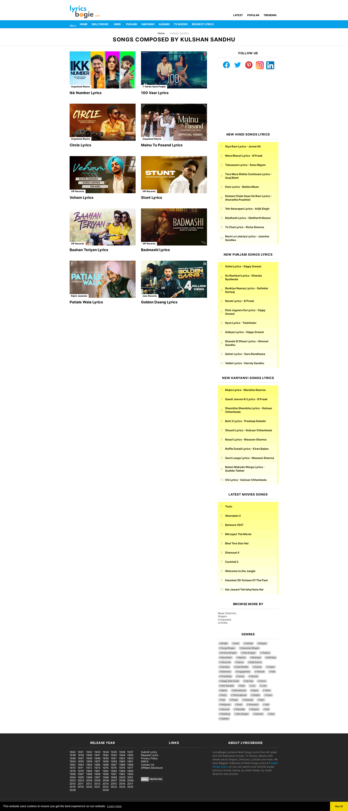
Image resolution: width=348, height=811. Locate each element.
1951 (114, 758)
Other (267, 690)
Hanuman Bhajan (250, 648)
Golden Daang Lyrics (159, 302)
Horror (263, 681)
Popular (253, 15)
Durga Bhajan (228, 648)
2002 (73, 780)
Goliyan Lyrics (244, 332)
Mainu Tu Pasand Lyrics (162, 145)
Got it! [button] (339, 806)
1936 (122, 751)
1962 (73, 764)
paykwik (52, 731)
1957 (97, 761)
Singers (222, 616)
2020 (89, 786)
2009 (130, 780)
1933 (97, 751)
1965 (97, 764)
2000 (122, 777)
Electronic (226, 671)
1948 (89, 758)
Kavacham (226, 657)
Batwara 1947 (234, 525)
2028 (106, 789)
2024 (122, 786)
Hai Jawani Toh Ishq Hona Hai (244, 589)
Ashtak (249, 643)
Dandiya (225, 667)
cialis (18, 731)
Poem (269, 695)
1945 (130, 755)
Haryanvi (147, 24)
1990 (106, 774)
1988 (89, 774)
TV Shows (181, 24)
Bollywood (100, 24)
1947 (81, 758)
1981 (97, 770)
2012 (89, 783)
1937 (130, 751)
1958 (106, 761)
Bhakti (224, 643)
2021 (97, 786)
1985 (130, 770)
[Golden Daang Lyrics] (174, 279)
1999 (114, 777)
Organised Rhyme (80, 86)
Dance (240, 662)
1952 (122, 758)
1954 (73, 761)
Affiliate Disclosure (152, 767)
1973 (97, 767)
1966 (106, 764)
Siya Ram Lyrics (243, 146)
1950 (106, 758)
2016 (122, 783)
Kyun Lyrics (240, 323)
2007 (114, 780)
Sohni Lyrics (243, 266)
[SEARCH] (276, 24)
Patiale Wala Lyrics (86, 302)
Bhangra (256, 657)
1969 (130, 764)
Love (264, 686)
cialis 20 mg (7, 731)
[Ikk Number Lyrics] (103, 69)
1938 (73, 755)
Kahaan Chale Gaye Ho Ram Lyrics (248, 197)
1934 (106, 751)
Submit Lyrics (149, 751)
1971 (80, 767)
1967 (114, 764)
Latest (238, 15)
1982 (106, 770)
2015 (114, 783)
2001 (130, 777)
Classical (225, 662)
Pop (223, 700)
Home (84, 24)
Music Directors (227, 613)
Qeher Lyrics (245, 354)
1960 (122, 761)
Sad (267, 704)
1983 (114, 770)
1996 (89, 777)
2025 (130, 786)
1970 (73, 767)
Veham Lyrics (81, 197)
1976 (122, 767)
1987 (81, 774)
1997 (97, 777)
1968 (122, 764)
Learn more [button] (114, 806)
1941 (97, 755)
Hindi (117, 24)
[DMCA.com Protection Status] (152, 780)
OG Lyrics (246, 480)
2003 (81, 780)
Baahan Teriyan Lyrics (89, 250)
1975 (114, 767)
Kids (242, 686)
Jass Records (149, 296)
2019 (81, 786)
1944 (122, 755)
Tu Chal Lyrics (244, 227)
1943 (114, 755)
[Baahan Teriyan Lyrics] (103, 226)
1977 (130, 767)
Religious (225, 704)
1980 (89, 770)
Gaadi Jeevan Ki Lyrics (246, 399)
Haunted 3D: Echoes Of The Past (246, 580)
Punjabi (131, 24)
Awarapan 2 (233, 515)
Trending (270, 15)
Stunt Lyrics (151, 197)
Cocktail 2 (231, 562)
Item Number (227, 686)
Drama (258, 667)
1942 (106, 755)
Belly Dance (255, 662)
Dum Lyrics (242, 187)
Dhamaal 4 (232, 552)
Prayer (234, 700)
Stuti (272, 714)
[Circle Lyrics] (103, 122)
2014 (106, 783)
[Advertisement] (248, 101)
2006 (106, 780)
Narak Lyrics (239, 301)
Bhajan (262, 643)
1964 (89, 764)
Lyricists (222, 622)
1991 (114, 774)
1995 (81, 777)
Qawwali (248, 700)
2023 (114, 786)
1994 (73, 777)
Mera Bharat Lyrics (243, 155)
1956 (89, 761)
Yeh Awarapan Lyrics (247, 208)
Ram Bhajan (249, 653)
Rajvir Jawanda (79, 296)
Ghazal (254, 676)
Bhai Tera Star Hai (236, 543)
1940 (89, 755)
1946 (73, 758)
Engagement (243, 671)
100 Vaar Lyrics (155, 93)
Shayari (255, 709)
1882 (73, 751)
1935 (114, 751)
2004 (89, 780)
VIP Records (77, 191)
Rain (262, 700)
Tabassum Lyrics (245, 165)
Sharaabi (240, 709)
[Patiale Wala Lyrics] (103, 279)
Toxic (228, 506)
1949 (97, 758)
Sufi (267, 709)
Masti (224, 690)
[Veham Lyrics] (103, 174)
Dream (271, 667)
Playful (256, 695)
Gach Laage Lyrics (249, 458)
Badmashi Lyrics (155, 250)
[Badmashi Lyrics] (174, 226)
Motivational (239, 690)
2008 (122, 780)
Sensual (225, 709)
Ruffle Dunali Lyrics (247, 448)
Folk (273, 671)
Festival (260, 671)
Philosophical (239, 695)
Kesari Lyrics (245, 439)
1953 (130, 758)
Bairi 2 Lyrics (245, 421)
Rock (239, 704)
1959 (114, 761)
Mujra (255, 690)
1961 (130, 761)
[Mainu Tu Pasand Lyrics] (174, 122)
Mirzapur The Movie (238, 534)
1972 (89, 767)
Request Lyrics (203, 24)
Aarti (236, 643)
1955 (81, 761)
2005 (97, 780)
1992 (122, 774)
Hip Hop (249, 681)
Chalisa (266, 653)
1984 (122, 770)
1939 (81, 755)
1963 (81, 764)
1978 (73, 770)
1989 (97, 774)
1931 (81, 751)
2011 (80, 783)
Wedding (225, 714)
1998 (106, 777)
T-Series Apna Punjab (154, 86)
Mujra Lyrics (245, 390)
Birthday (271, 657)
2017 (130, 783)
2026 (73, 789)
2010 (73, 783)
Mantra (241, 657)
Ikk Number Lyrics (86, 93)
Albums (164, 24)
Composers (224, 619)
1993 (130, 774)
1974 (105, 767)
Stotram (259, 714)
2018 (73, 786)
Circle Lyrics (80, 145)
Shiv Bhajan (242, 714)
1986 (73, 774)
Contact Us (147, 764)
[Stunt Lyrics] (174, 174)
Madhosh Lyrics (248, 218)
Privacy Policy (149, 758)
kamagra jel (64, 731)
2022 (106, 786)
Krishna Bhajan (228, 653)
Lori (253, 686)
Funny (241, 676)
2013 (97, 783)
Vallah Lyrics (244, 363)
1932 (89, 751)
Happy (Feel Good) (230, 681)
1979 (81, 770)
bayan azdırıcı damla (33, 731)
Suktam (225, 718)
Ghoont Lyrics (248, 430)
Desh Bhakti (242, 667)
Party (223, 695)
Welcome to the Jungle (240, 571)
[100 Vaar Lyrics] (174, 69)
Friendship (226, 676)
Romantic (253, 704)
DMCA (144, 761)
